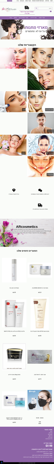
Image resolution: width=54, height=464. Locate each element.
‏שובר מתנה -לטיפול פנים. (40, 374)
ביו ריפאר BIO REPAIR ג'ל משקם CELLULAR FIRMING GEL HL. (14, 418)
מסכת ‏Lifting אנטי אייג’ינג (14, 374)
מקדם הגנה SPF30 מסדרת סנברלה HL (40, 331)
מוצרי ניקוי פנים (50, 153)
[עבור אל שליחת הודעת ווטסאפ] (1, 244)
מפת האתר (48, 430)
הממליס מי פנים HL (14, 288)
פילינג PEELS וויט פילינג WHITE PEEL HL (14, 331)
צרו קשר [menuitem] (50, 435)
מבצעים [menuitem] (22, 0)
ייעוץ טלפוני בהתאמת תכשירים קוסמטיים (40, 194)
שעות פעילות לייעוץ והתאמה (42, 449)
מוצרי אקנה (50, 66)
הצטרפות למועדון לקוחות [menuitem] (38, 0)
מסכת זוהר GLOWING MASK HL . (40, 288)
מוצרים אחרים (50, 174)
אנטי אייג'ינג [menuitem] (34, 17)
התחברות (10, 0)
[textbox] (27, 10)
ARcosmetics (27, 227)
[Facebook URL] (51, 446)
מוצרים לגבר (50, 131)
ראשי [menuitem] (51, 0)
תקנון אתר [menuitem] (50, 434)
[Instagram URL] (49, 446)
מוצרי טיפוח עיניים (49, 109)
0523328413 (46, 453)
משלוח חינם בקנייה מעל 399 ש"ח (27, 12)
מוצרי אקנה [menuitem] (42, 17)
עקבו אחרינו (48, 443)
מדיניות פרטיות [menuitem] (49, 438)
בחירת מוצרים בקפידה (14, 194)
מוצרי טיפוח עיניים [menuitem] (23, 17)
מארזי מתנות (22, 66)
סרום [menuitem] (15, 17)
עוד (18, 0)
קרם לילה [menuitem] (50, 437)
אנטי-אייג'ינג (50, 87)
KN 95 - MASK (39, 418)
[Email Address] (47, 446)
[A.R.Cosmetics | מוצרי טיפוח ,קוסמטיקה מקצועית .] (9, 10)
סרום (24, 109)
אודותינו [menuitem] (47, 0)
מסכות (23, 153)
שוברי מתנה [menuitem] (28, 0)
